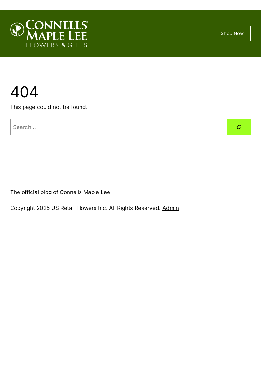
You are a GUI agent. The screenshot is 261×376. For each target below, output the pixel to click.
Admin (170, 208)
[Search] (239, 127)
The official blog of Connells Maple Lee (60, 192)
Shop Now (232, 33)
